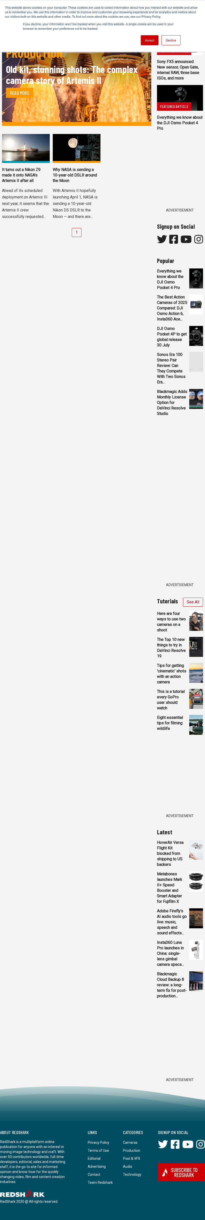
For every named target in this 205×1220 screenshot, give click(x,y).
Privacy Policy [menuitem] (98, 1143)
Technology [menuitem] (132, 1175)
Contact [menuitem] (94, 1175)
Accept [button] (149, 40)
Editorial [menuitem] (94, 1159)
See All (193, 602)
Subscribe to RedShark (184, 1172)
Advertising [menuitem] (97, 1167)
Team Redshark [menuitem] (100, 1183)
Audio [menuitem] (127, 1167)
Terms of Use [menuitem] (98, 1151)
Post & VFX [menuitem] (131, 1159)
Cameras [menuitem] (130, 1143)
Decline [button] (171, 40)
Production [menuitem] (131, 1151)
